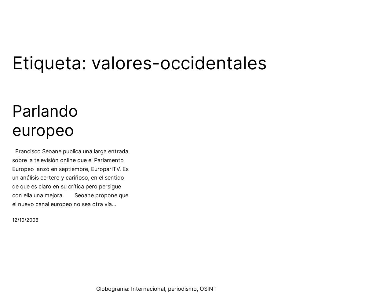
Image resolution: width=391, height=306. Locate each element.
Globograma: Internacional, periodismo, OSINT (156, 289)
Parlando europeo (45, 121)
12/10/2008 (25, 220)
